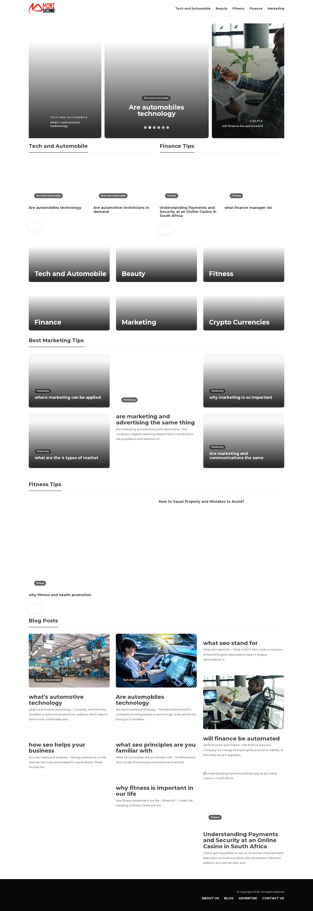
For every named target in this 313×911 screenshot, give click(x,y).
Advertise (248, 898)
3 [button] (154, 127)
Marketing (276, 8)
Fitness (238, 8)
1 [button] (145, 127)
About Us (210, 898)
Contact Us (273, 898)
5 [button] (163, 127)
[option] (157, 80)
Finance (256, 8)
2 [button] (149, 127)
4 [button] (158, 127)
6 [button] (167, 127)
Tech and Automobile (193, 8)
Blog (229, 898)
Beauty (221, 8)
